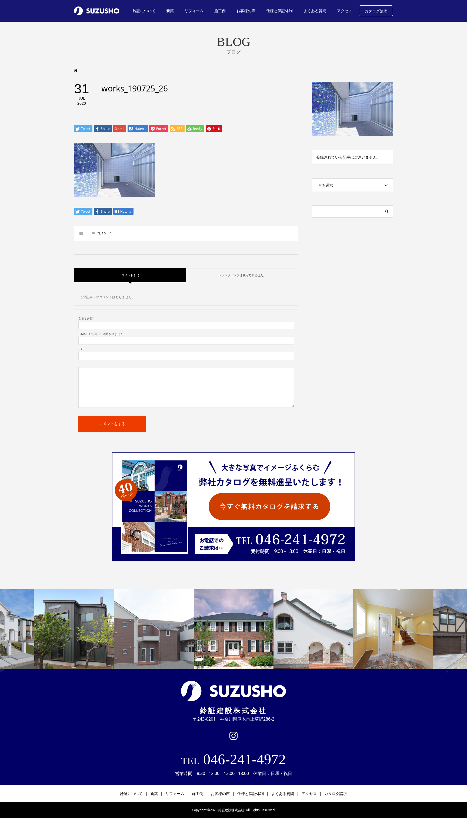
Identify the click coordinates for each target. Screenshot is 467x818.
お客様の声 (245, 10)
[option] (74, 629)
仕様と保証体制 (279, 10)
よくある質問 (314, 10)
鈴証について (144, 10)
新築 (170, 10)
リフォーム (194, 10)
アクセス (344, 10)
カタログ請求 (376, 11)
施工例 (220, 10)
